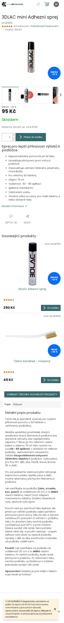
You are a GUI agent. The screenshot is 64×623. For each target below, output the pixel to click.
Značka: (13, 29)
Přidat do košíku (33, 137)
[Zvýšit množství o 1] (14, 135)
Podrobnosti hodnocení (44, 26)
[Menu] (56, 4)
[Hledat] (38, 4)
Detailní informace (13, 206)
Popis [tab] (8, 404)
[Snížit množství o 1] (14, 139)
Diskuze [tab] (17, 404)
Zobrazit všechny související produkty (32, 394)
